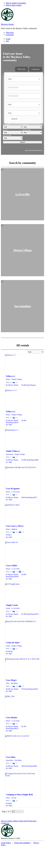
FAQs (27, 821)
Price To (5, 130)
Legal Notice (6, 843)
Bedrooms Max (7, 135)
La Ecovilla (22, 194)
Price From (26, 124)
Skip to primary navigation (16, 3)
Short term (21, 69)
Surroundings (22, 306)
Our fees (33, 821)
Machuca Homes (7, 24)
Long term (35, 69)
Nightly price (12, 109)
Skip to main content (13, 5)
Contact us (5, 823)
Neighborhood (12, 75)
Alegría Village (22, 250)
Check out (10, 92)
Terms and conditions (22, 843)
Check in (10, 83)
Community (6, 124)
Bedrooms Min (12, 100)
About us (21, 821)
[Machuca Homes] (7, 20)
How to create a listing (9, 821)
